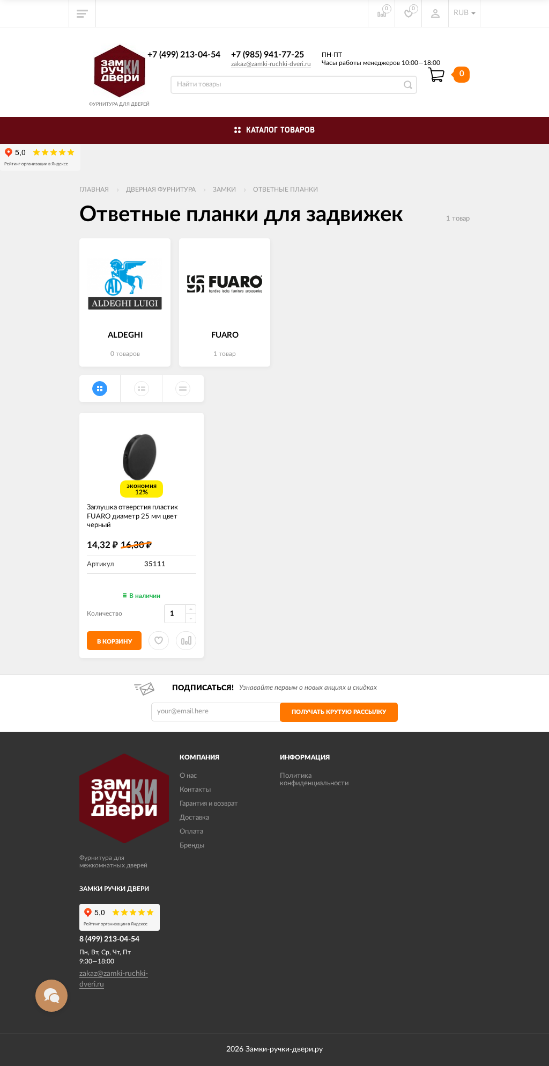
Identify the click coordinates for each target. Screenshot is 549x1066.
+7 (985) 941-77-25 (267, 54)
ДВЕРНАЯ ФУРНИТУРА (161, 189)
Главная (94, 189)
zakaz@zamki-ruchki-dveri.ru (271, 64)
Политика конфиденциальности (314, 779)
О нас (188, 775)
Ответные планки (285, 189)
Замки (224, 189)
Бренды (192, 845)
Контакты (195, 789)
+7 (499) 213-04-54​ (183, 54)
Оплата (191, 831)
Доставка (194, 817)
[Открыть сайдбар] (82, 13)
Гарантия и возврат (209, 803)
